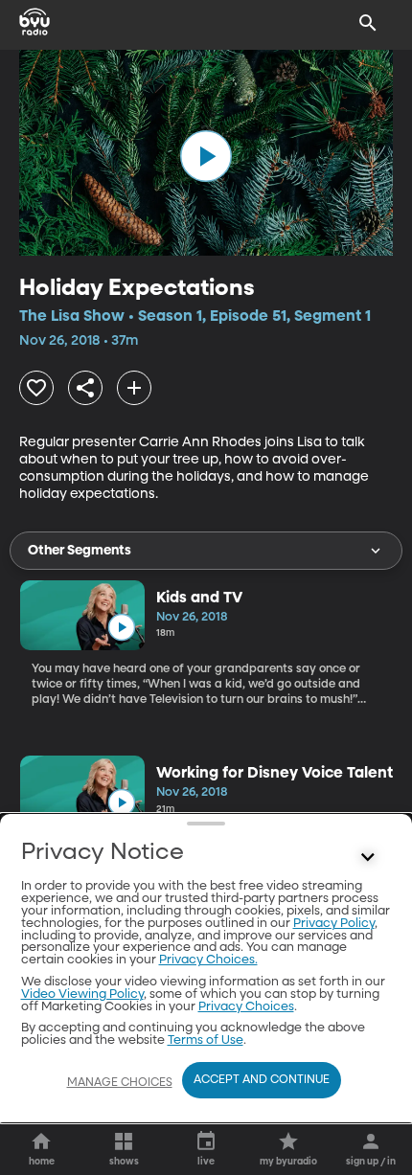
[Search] (368, 23)
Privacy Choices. (208, 960)
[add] (134, 388)
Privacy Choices (246, 1007)
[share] (85, 388)
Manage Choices (119, 1083)
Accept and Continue (262, 1080)
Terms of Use (205, 1040)
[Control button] (368, 857)
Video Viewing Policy (82, 994)
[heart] (36, 388)
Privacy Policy (334, 923)
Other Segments (79, 550)
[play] (206, 156)
